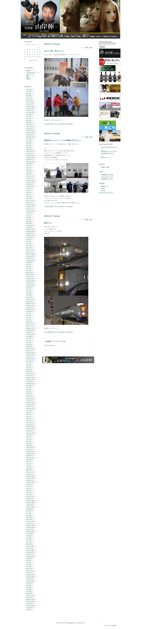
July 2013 (28, 412)
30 (39, 56)
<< (29, 60)
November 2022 (30, 182)
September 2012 (30, 432)
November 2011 (30, 453)
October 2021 (29, 208)
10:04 (55, 206)
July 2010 (28, 486)
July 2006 (28, 585)
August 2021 (29, 212)
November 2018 (30, 280)
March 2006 (29, 593)
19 (29, 54)
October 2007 (29, 554)
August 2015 (29, 360)
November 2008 (30, 527)
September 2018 (30, 284)
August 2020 (29, 237)
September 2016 (30, 334)
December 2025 (30, 106)
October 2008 (29, 529)
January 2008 (29, 548)
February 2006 (30, 595)
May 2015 (28, 367)
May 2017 (28, 317)
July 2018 (28, 288)
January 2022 (29, 202)
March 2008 (29, 543)
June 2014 (28, 389)
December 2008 (30, 525)
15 (37, 51)
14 (34, 51)
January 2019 (29, 276)
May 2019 (28, 268)
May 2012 (28, 441)
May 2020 (28, 243)
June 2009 (28, 513)
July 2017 (28, 313)
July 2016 (28, 338)
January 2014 (29, 399)
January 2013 (29, 424)
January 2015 (29, 375)
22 (37, 54)
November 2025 (30, 107)
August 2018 (29, 286)
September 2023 (30, 161)
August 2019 (29, 262)
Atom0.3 (103, 190)
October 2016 (29, 332)
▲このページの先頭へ (111, 625)
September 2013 (30, 408)
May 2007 (28, 564)
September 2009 (30, 506)
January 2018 (29, 301)
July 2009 (28, 510)
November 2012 (30, 428)
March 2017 (29, 321)
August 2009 (29, 509)
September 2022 (30, 186)
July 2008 (28, 535)
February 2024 (30, 151)
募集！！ (28, 76)
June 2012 (28, 439)
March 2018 (29, 297)
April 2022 (29, 196)
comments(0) (61, 123)
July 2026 (28, 91)
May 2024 (28, 145)
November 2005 (30, 601)
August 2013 (29, 410)
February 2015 (30, 373)
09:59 (55, 332)
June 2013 (28, 414)
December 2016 (30, 328)
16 (39, 51)
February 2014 (30, 397)
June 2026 (28, 93)
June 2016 (28, 340)
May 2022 (28, 194)
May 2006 (28, 589)
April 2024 (29, 147)
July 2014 (28, 387)
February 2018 (30, 299)
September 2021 (30, 210)
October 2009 (29, 504)
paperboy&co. (71, 622)
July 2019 (28, 264)
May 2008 (28, 539)
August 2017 (29, 311)
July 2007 (28, 560)
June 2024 (28, 142)
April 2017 (29, 319)
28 (34, 56)
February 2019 (30, 274)
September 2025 (30, 112)
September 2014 (30, 383)
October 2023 (29, 159)
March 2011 (29, 469)
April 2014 (29, 393)
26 (29, 56)
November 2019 (30, 256)
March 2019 (29, 272)
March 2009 (29, 519)
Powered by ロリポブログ (106, 192)
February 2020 (30, 249)
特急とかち (104, 157)
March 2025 (29, 124)
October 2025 (29, 110)
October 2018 (29, 282)
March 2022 (29, 198)
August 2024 (29, 138)
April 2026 (29, 97)
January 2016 (29, 350)
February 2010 (30, 496)
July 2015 (28, 363)
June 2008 (28, 537)
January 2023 (29, 177)
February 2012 (30, 447)
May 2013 (28, 416)
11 (27, 51)
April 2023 (29, 171)
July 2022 (28, 190)
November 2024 (30, 132)
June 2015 (28, 365)
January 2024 (29, 153)
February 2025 (30, 126)
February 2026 (30, 101)
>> (36, 60)
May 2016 (28, 342)
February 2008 (30, 545)
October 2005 (29, 603)
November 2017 (30, 305)
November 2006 (30, 576)
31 (24, 58)
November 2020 (30, 231)
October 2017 (29, 307)
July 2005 (28, 609)
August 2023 (29, 163)
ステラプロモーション (107, 176)
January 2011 (29, 474)
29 (37, 56)
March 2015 (29, 371)
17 (24, 54)
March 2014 (29, 395)
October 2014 (29, 381)
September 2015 (30, 358)
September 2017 (30, 309)
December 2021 (30, 204)
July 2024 (28, 140)
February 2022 (30, 200)
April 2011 (29, 467)
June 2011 (28, 463)
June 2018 (28, 291)
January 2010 (29, 498)
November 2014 (30, 379)
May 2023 (28, 169)
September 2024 (30, 136)
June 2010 (28, 488)
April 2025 (29, 122)
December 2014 (30, 377)
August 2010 (29, 484)
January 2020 (29, 252)
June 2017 (28, 315)
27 (32, 56)
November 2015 (30, 354)
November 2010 (30, 478)
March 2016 (29, 346)
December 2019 (30, 253)
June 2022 (28, 192)
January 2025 (29, 128)
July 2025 (28, 116)
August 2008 (29, 533)
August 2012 (29, 434)
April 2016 (29, 344)
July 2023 (28, 165)
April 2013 (29, 418)
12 (29, 51)
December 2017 (30, 303)
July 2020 (28, 239)
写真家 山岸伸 (89, 47)
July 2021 (28, 214)
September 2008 (30, 531)
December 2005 (30, 599)
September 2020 (30, 235)
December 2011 (30, 451)
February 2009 (30, 521)
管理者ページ (104, 186)
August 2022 (29, 188)
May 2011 (28, 465)
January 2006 (29, 597)
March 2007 (29, 568)
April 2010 (29, 492)
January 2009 (29, 523)
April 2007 (29, 566)
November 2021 (30, 206)
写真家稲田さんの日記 (107, 174)
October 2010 (29, 480)
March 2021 (29, 223)
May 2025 (28, 120)
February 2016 (30, 348)
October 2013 (29, 406)
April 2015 (29, 369)
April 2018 (29, 295)
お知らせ (28, 74)
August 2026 (29, 89)
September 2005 (30, 605)
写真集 (28, 78)
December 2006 (30, 574)
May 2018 (28, 293)
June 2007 (28, 562)
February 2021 (30, 225)
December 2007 (30, 550)
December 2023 (30, 155)
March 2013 (29, 420)
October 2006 (29, 578)
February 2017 (30, 323)
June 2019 (28, 266)
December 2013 (30, 402)
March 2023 (29, 173)
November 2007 (30, 552)
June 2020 (28, 241)
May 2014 (28, 391)
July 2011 (28, 461)
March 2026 (29, 99)
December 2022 (30, 179)
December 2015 (30, 352)
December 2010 (30, 476)
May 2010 (28, 490)
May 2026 (28, 95)
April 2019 (29, 270)
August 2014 (29, 385)
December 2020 (30, 229)
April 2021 (29, 221)
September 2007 (30, 556)
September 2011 (30, 457)
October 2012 (29, 430)
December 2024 (30, 130)
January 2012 (29, 449)
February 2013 (30, 422)
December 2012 (30, 426)
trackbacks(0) (69, 123)
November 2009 (30, 502)
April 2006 (29, 591)
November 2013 (30, 404)
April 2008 (29, 541)
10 (24, 51)
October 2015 (29, 356)
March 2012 (29, 445)
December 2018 (30, 278)
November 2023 (30, 157)
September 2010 (30, 482)
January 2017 (29, 325)
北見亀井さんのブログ (107, 178)
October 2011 (29, 455)
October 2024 (29, 134)
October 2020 (29, 233)
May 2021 (28, 219)
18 (27, 54)
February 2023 (30, 175)
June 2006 (28, 587)
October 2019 (29, 258)
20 (32, 54)
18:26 (55, 123)
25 (27, 56)
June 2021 (28, 217)
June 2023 (28, 167)
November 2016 (30, 330)
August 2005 (29, 607)
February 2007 (30, 570)
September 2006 (30, 580)
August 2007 (29, 558)
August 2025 (29, 114)
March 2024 (29, 149)
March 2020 (29, 247)
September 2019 (30, 260)
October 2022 (29, 184)
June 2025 (28, 118)
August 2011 (29, 459)
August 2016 (29, 336)
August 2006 (29, 582)
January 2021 (29, 227)
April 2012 (29, 443)
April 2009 (29, 517)
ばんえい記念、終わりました (109, 147)
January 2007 (29, 572)
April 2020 (29, 245)
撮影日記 (28, 70)
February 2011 (30, 471)
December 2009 (30, 500)
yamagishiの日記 (30, 72)
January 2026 (29, 103)
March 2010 (29, 494)
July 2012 (28, 437)
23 (39, 54)
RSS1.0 (103, 188)
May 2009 (28, 515)
